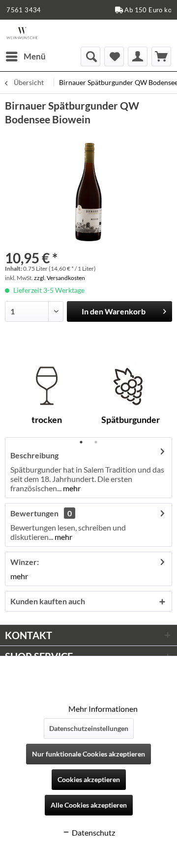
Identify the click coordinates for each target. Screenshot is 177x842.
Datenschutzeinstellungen (88, 728)
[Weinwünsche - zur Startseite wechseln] (22, 33)
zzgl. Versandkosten (59, 277)
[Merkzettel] (114, 56)
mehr (71, 488)
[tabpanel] (46, 398)
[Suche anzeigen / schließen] (90, 56)
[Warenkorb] (161, 56)
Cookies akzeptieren (89, 779)
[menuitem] (25, 56)
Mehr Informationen (103, 708)
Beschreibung (34, 455)
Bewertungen (34, 513)
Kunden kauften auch (47, 601)
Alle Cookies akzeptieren (89, 805)
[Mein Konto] (138, 56)
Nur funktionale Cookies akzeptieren (88, 754)
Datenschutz (92, 832)
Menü (35, 56)
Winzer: (24, 561)
